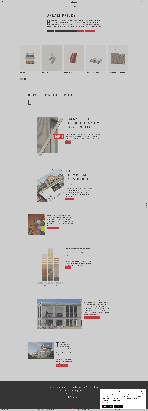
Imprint (108, 402)
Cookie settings (107, 406)
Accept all (119, 406)
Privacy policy (104, 402)
